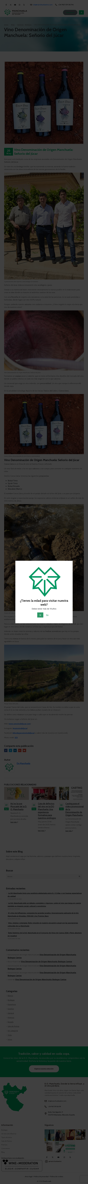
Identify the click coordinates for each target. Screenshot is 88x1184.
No (47, 615)
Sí (40, 615)
